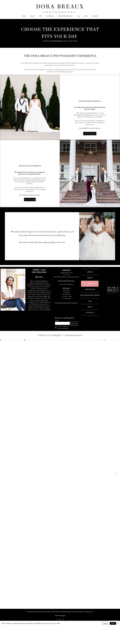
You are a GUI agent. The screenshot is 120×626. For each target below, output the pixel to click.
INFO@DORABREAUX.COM (66, 272)
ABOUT (90, 278)
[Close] (118, 623)
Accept (113, 623)
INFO (90, 284)
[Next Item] (115, 474)
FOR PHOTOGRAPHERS (90, 295)
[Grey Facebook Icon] (57, 620)
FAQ (90, 301)
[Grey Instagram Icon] (60, 620)
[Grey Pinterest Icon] (63, 620)
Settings (105, 623)
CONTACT (90, 313)
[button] (40, 16)
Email (57, 320)
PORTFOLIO (90, 289)
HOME (89, 272)
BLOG (89, 307)
